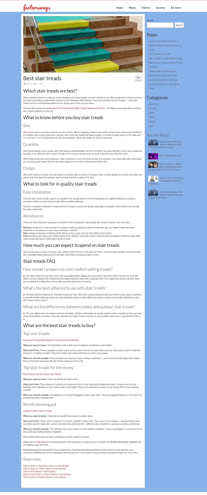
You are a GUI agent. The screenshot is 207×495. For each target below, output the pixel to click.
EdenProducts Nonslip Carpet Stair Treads (42, 374)
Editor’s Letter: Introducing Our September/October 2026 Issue (165, 181)
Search (150, 20)
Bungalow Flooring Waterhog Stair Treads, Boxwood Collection (77, 108)
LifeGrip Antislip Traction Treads (37, 410)
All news (152, 108)
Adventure (153, 103)
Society (152, 121)
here (95, 441)
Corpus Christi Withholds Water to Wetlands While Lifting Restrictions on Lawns (165, 45)
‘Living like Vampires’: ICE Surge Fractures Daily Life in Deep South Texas (164, 84)
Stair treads (28, 132)
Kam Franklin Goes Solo (160, 54)
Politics (152, 117)
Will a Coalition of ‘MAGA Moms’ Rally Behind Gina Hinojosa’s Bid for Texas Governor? (165, 62)
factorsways (36, 7)
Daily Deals (41, 441)
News (35, 84)
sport (151, 125)
